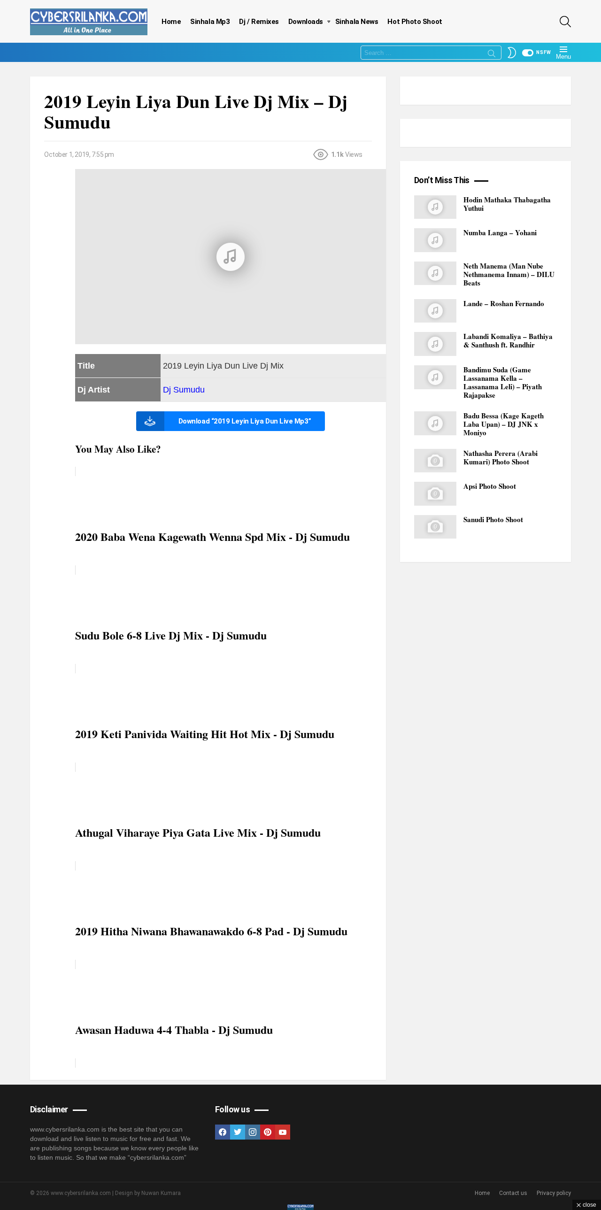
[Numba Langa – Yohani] (435, 240)
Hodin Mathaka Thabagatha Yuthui (507, 203)
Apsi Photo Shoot (489, 486)
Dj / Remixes (259, 21)
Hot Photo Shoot (414, 21)
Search (491, 55)
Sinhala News (356, 21)
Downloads (305, 21)
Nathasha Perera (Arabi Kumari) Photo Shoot (500, 457)
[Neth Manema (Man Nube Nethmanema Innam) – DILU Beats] (435, 273)
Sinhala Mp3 (210, 21)
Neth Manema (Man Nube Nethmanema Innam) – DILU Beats (509, 274)
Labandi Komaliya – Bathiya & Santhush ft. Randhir (508, 340)
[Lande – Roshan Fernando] (435, 311)
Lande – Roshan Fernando (503, 303)
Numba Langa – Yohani (500, 232)
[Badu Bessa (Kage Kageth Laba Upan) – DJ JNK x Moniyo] (435, 423)
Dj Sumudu (184, 389)
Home (171, 21)
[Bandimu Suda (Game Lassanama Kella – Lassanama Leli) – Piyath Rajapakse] (435, 377)
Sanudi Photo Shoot (493, 519)
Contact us (513, 1193)
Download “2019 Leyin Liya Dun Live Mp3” (244, 421)
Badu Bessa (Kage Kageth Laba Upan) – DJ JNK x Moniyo (503, 424)
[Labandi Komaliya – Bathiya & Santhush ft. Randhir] (435, 344)
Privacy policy (554, 1193)
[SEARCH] (565, 21)
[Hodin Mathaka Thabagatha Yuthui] (435, 207)
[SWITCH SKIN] (511, 52)
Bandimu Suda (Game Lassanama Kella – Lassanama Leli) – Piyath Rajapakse (502, 382)
